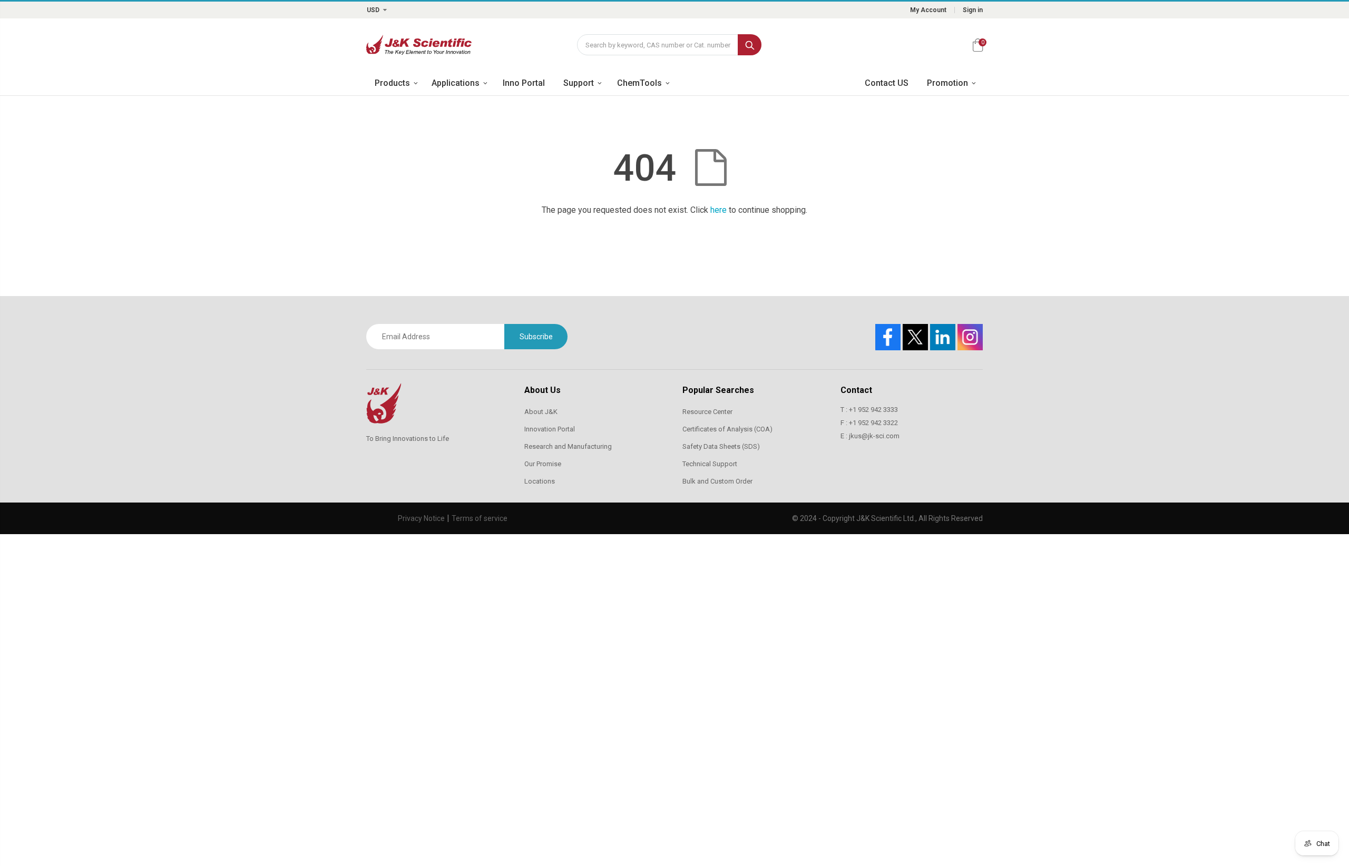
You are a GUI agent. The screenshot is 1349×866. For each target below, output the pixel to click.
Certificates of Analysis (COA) (727, 429)
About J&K (541, 412)
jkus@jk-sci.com (874, 436)
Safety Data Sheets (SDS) (721, 446)
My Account (928, 10)
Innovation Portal (549, 429)
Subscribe (536, 336)
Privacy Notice (421, 518)
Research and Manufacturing (568, 446)
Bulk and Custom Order (717, 481)
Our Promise (542, 464)
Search (749, 44)
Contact (856, 390)
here (718, 210)
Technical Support (709, 464)
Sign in (973, 10)
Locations (539, 481)
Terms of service (479, 518)
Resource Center (707, 412)
